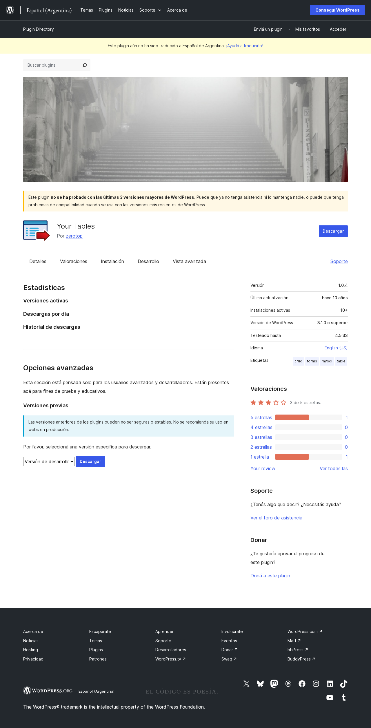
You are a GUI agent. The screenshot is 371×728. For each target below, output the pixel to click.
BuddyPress (302, 658)
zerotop (74, 236)
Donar (229, 649)
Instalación (112, 261)
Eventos (229, 640)
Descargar (333, 231)
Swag (229, 658)
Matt (294, 640)
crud (298, 361)
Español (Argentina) (96, 691)
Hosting (30, 649)
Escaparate (100, 631)
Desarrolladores (170, 649)
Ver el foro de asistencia (276, 518)
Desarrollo (148, 261)
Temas (95, 640)
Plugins (96, 649)
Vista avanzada (189, 261)
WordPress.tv (170, 658)
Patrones (98, 658)
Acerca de (33, 631)
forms (312, 361)
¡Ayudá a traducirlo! (244, 45)
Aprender (164, 631)
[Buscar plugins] (84, 65)
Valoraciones (73, 261)
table (341, 361)
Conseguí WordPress (337, 10)
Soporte (339, 261)
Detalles (37, 261)
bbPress (298, 649)
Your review (262, 468)
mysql (327, 361)
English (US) (336, 347)
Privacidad (33, 658)
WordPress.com (305, 631)
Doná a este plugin (270, 576)
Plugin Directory (38, 29)
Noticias (31, 640)
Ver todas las (334, 468)
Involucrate (232, 631)
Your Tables (76, 226)
